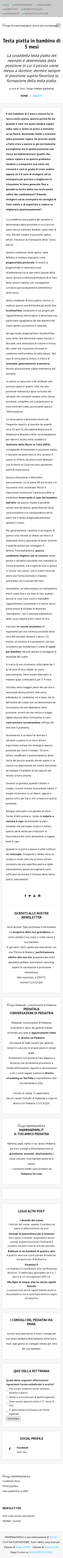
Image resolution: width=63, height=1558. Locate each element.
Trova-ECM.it (51, 1547)
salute (37, 95)
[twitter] (29, 895)
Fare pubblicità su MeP (15, 1491)
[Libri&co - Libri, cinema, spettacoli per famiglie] (11, 13)
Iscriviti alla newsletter (20, 1333)
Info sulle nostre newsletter (19, 1516)
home (24, 95)
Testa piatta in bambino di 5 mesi (31, 43)
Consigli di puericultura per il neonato (31, 1233)
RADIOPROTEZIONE (41, 1552)
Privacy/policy (10, 1486)
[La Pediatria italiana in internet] (35, 13)
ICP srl (53, 1537)
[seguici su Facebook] (9, 1449)
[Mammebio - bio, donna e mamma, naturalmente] (43, 4)
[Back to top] (55, 1550)
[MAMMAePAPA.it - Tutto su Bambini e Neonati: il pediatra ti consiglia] (22, 4)
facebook (22, 1447)
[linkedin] (39, 895)
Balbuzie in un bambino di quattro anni (31, 1251)
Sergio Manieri (34, 88)
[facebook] (25, 895)
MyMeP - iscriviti (12, 1521)
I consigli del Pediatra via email (31, 1322)
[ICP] (6, 4)
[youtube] (34, 895)
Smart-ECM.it (23, 1547)
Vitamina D (31, 1264)
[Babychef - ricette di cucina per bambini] (10, 8)
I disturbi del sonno (31, 1220)
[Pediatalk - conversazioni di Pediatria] (31, 1004)
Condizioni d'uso (11, 1481)
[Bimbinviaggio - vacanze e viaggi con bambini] (32, 8)
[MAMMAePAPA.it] (16, 1476)
